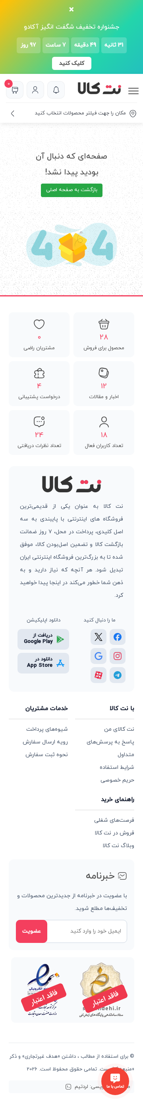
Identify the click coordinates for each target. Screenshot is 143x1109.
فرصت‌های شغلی (114, 820)
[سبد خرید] (14, 90)
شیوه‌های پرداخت (47, 729)
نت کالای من (119, 729)
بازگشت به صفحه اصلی (71, 190)
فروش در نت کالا (114, 833)
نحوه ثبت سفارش (46, 755)
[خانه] (71, 485)
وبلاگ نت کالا (118, 846)
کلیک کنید (71, 63)
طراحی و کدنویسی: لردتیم (102, 1086)
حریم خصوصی (117, 780)
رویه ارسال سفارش (45, 742)
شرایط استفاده (117, 767)
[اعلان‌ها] (56, 90)
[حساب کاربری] (35, 90)
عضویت (31, 931)
